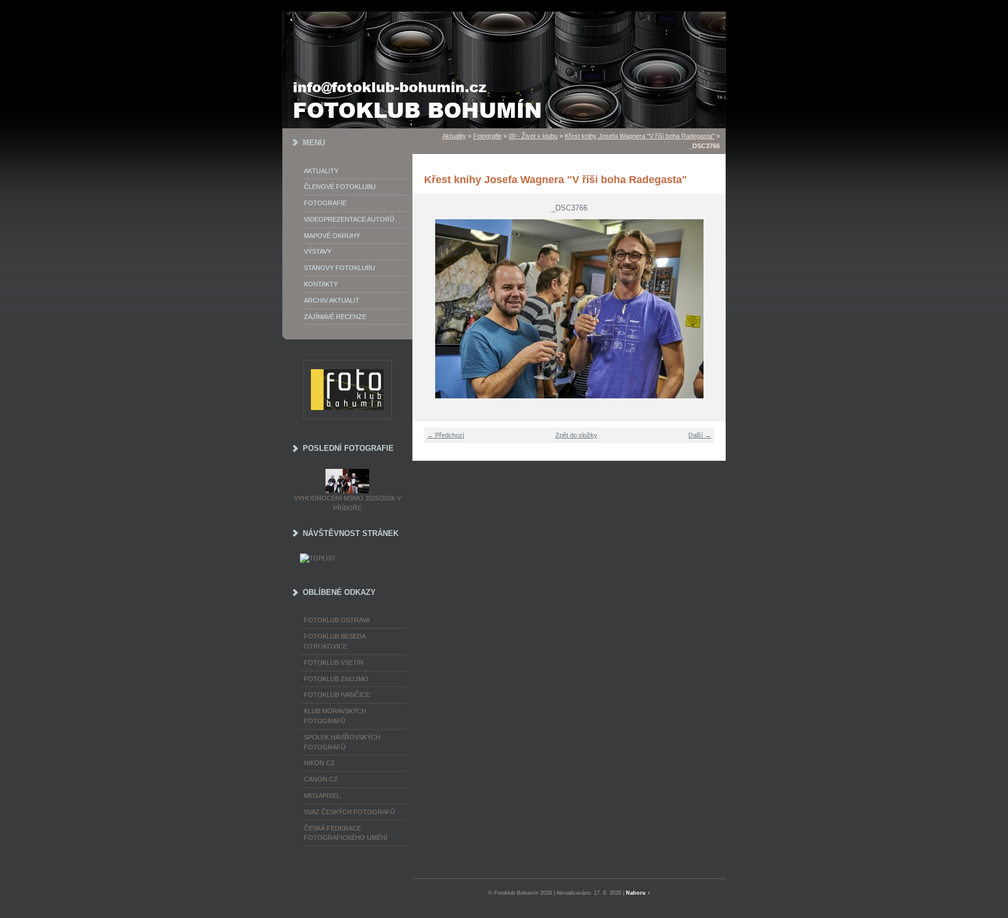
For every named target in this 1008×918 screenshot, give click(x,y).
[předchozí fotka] (428, 308)
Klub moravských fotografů (335, 715)
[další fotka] (709, 308)
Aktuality (321, 170)
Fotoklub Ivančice (337, 694)
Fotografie (325, 202)
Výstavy (317, 251)
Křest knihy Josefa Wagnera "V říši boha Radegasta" (640, 135)
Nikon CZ (319, 762)
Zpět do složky (576, 435)
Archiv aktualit (331, 300)
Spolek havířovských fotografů (342, 742)
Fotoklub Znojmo (336, 678)
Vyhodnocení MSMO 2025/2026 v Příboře (347, 503)
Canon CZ (321, 779)
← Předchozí (445, 435)
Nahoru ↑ (638, 893)
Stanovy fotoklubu (339, 267)
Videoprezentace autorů (349, 219)
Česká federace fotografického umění (345, 833)
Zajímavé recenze (335, 316)
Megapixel (322, 795)
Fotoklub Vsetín (333, 662)
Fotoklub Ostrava (337, 619)
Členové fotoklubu (340, 186)
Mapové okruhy (332, 235)
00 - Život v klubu (533, 135)
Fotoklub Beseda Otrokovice (334, 641)
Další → (699, 435)
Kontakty (321, 284)
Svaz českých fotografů (349, 811)
